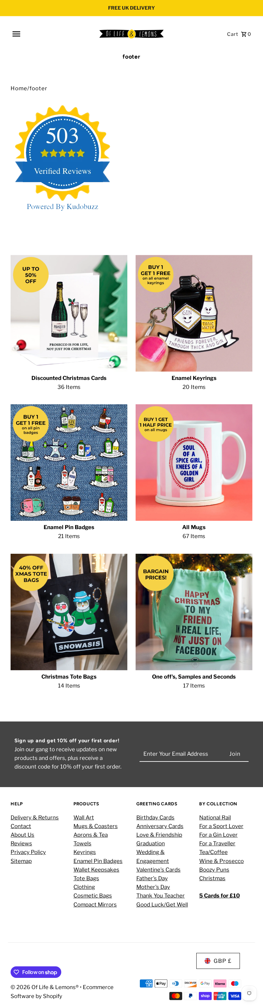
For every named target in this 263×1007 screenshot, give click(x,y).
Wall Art (83, 817)
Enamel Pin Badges (98, 861)
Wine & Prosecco (221, 861)
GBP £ (223, 961)
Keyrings (84, 852)
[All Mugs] (193, 462)
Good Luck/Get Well (162, 904)
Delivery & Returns (35, 817)
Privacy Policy (28, 852)
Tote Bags (86, 878)
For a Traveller (217, 843)
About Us (22, 835)
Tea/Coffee (213, 852)
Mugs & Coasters (95, 826)
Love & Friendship (159, 835)
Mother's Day (153, 887)
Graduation (150, 843)
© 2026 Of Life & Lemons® (45, 987)
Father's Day (152, 878)
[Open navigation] (53, 34)
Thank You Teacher (160, 895)
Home (19, 88)
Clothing (84, 887)
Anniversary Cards (159, 826)
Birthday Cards (155, 817)
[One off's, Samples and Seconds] (193, 612)
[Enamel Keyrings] (193, 313)
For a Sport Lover (221, 826)
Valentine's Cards (158, 869)
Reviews (21, 843)
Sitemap (21, 861)
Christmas (212, 878)
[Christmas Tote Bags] (69, 612)
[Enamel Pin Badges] (69, 462)
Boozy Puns (214, 869)
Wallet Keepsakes (96, 869)
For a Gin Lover (218, 835)
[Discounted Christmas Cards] (69, 313)
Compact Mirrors (95, 904)
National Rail (215, 817)
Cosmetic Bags (92, 895)
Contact (21, 826)
